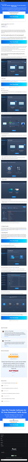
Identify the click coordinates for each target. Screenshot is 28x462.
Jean (5, 24)
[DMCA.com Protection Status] (15, 455)
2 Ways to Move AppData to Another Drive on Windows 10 (10, 388)
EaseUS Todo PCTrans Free (5, 37)
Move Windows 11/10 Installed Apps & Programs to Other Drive (10, 393)
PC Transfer (5, 4)
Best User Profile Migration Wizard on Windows (8, 398)
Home (2, 4)
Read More (13, 372)
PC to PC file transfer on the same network (15, 80)
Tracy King (11, 331)
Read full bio (6, 336)
